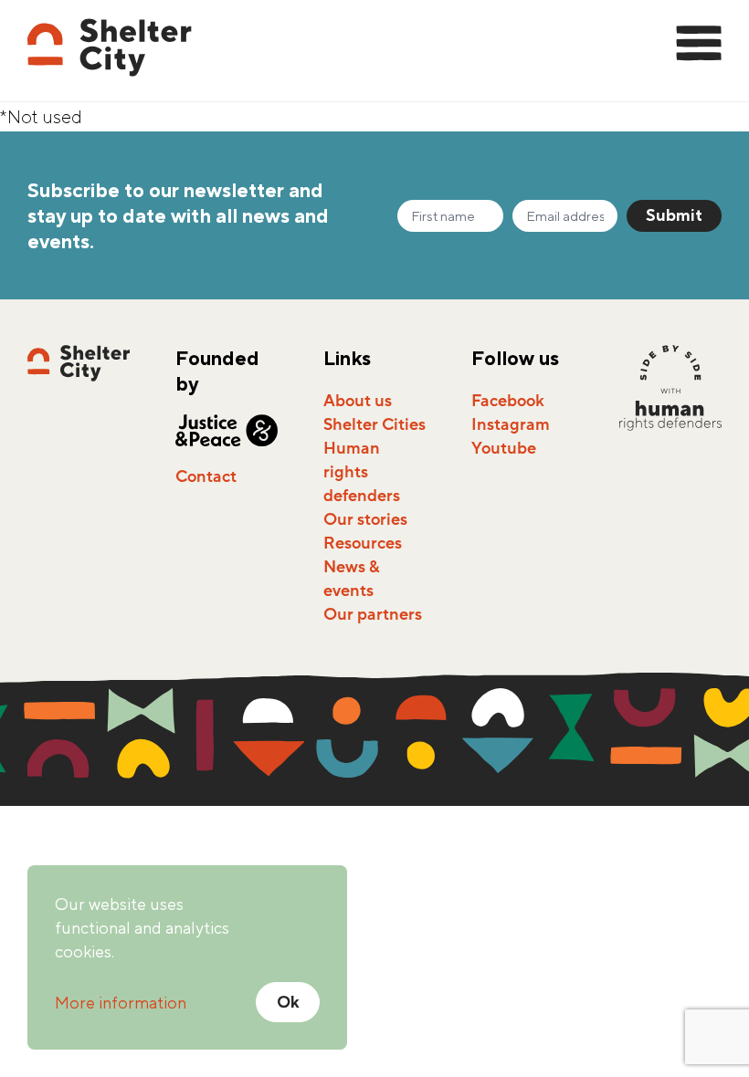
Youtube (503, 448)
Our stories (365, 519)
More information (120, 1002)
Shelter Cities (374, 424)
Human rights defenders (361, 472)
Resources (362, 543)
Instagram (510, 424)
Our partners (372, 614)
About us (357, 401)
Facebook (507, 401)
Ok (288, 1001)
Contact (206, 476)
